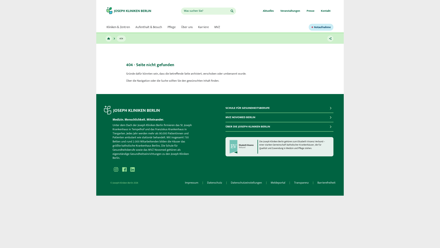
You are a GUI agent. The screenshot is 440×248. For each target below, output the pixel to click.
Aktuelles (268, 11)
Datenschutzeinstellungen (246, 182)
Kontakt (326, 11)
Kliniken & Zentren (118, 27)
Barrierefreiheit (326, 182)
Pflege (172, 27)
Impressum (191, 182)
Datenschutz (214, 182)
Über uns (187, 27)
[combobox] (205, 11)
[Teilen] (330, 38)
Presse (310, 11)
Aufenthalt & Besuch (148, 27)
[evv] (243, 147)
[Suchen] (232, 11)
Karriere (203, 27)
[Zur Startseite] (132, 11)
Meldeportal (278, 182)
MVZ (217, 27)
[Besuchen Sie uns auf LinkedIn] (132, 169)
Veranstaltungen (290, 11)
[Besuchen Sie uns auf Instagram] (116, 169)
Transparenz (301, 182)
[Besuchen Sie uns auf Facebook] (124, 169)
